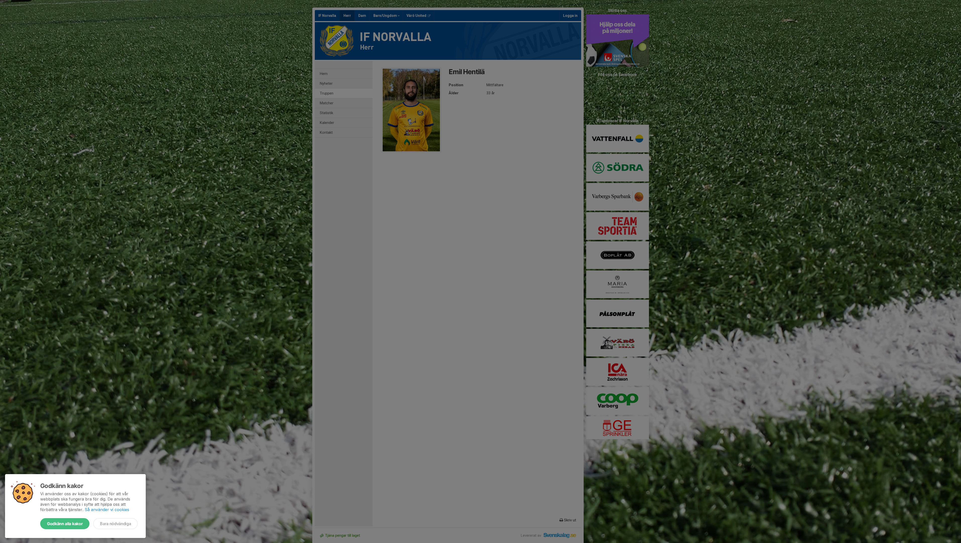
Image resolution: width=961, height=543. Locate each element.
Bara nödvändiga (115, 523)
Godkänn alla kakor (65, 523)
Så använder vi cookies (107, 509)
